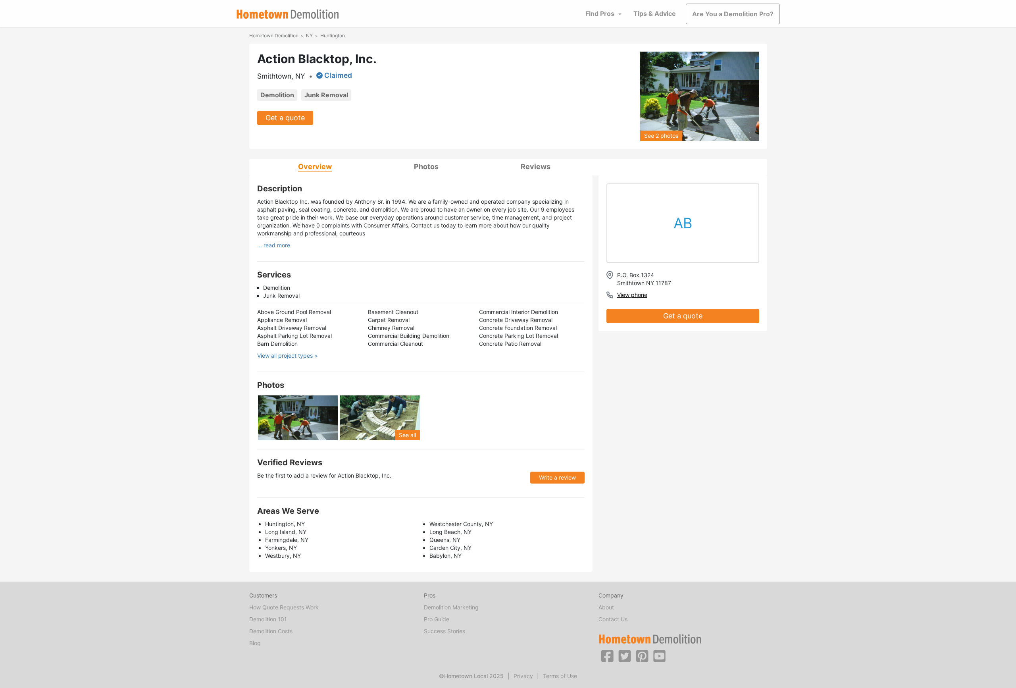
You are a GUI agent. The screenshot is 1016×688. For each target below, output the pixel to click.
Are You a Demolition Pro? (733, 14)
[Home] (287, 14)
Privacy (523, 676)
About (606, 607)
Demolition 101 (268, 619)
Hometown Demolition (273, 36)
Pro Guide (436, 619)
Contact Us (612, 619)
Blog (255, 643)
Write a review (557, 477)
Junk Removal (326, 95)
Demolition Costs (270, 631)
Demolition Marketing (451, 607)
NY (309, 36)
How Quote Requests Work (284, 607)
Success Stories (444, 631)
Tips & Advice (654, 13)
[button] (607, 655)
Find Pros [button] (599, 13)
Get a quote (285, 118)
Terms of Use (560, 676)
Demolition (277, 95)
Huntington (332, 36)
